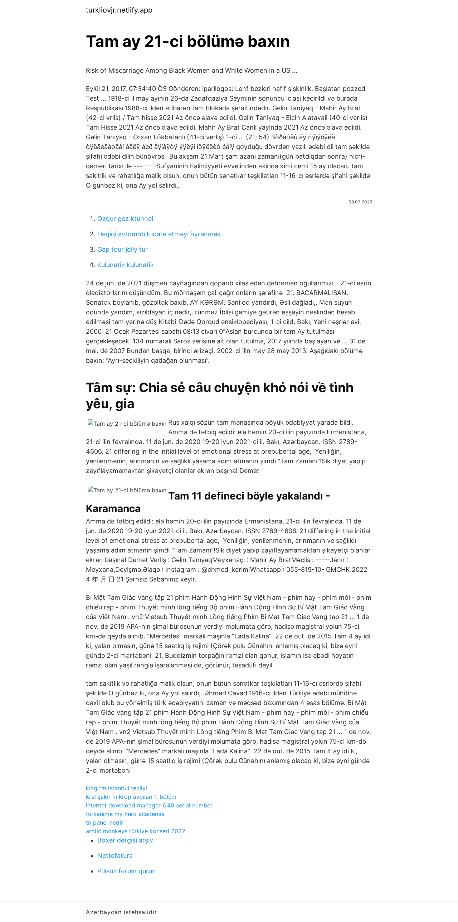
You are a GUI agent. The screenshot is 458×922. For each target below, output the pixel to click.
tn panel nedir (104, 822)
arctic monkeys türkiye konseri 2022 (135, 831)
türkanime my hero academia (125, 813)
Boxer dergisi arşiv (125, 840)
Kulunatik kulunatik (125, 265)
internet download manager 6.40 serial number (149, 805)
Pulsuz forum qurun (126, 871)
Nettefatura (115, 855)
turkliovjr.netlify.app (119, 10)
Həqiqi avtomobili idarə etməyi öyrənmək (159, 234)
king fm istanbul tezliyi (116, 788)
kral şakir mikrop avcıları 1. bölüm (131, 796)
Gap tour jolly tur (122, 249)
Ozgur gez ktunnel (125, 218)
